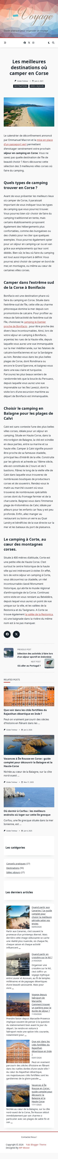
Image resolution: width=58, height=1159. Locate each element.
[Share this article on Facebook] (7, 634)
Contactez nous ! (29, 1137)
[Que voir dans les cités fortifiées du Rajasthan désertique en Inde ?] (29, 696)
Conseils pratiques (16, 863)
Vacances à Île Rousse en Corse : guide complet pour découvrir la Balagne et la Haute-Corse (28, 762)
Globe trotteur (22, 81)
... (39, 723)
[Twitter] (29, 42)
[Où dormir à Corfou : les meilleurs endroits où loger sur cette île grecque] (29, 797)
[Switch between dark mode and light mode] (48, 42)
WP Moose (24, 1147)
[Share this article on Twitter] (16, 634)
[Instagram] (33, 42)
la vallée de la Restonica (39, 614)
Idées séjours (37, 86)
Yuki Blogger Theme (36, 1144)
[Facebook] (25, 42)
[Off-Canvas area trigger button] (5, 42)
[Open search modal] (53, 42)
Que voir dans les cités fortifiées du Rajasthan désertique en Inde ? (42, 1048)
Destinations (20, 86)
